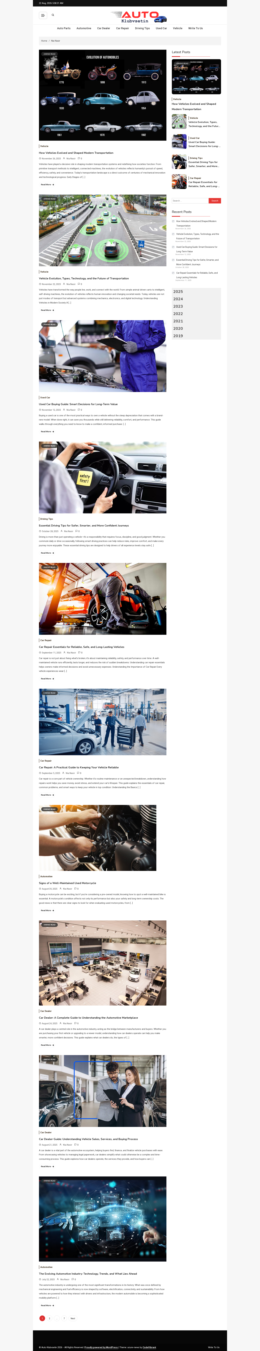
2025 (178, 291)
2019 (178, 336)
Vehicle (177, 28)
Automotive (84, 28)
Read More (46, 184)
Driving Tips (142, 28)
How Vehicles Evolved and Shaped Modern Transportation (76, 153)
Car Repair (122, 28)
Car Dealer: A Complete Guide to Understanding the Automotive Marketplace (88, 1018)
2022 (178, 313)
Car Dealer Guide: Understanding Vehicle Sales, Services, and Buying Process (88, 1139)
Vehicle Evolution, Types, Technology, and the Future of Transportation (84, 278)
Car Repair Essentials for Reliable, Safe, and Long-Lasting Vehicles (81, 647)
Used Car (161, 28)
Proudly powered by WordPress (101, 1347)
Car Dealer (103, 28)
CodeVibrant (149, 1347)
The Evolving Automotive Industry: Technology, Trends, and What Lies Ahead (88, 1274)
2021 (178, 321)
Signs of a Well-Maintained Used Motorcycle (67, 883)
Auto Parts (64, 28)
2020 (178, 328)
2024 (178, 299)
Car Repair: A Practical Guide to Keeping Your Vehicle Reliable (79, 767)
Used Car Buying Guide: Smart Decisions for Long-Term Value (78, 404)
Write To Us (195, 28)
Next (73, 1318)
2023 (178, 306)
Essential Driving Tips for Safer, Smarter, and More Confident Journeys (84, 525)
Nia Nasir (71, 158)
